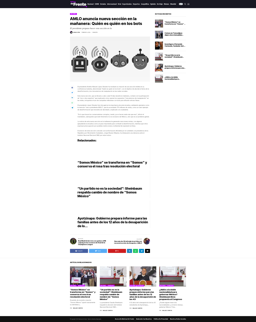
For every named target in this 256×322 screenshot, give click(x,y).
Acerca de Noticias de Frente (124, 319)
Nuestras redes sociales (178, 319)
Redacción (76, 32)
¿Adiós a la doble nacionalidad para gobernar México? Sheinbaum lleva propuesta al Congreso (170, 294)
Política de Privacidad (161, 319)
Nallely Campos (78, 308)
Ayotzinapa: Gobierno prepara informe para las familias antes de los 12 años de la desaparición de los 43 (143, 294)
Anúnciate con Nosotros (144, 319)
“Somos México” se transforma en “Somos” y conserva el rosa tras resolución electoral (175, 25)
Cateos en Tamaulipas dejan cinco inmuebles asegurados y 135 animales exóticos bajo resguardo (175, 36)
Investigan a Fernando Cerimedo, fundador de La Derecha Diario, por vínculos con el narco (175, 47)
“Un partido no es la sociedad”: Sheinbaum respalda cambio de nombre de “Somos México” (111, 294)
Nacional (73, 13)
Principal (81, 285)
